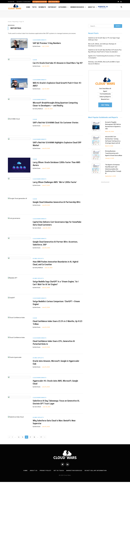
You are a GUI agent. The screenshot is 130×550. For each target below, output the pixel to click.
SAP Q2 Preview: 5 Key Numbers (47, 43)
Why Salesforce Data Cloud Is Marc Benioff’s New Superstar (54, 422)
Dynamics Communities (24, 1)
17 (30, 437)
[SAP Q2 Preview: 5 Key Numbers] (19, 45)
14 (18, 437)
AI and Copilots (38, 258)
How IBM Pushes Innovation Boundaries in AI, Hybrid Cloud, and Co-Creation (55, 263)
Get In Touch (59, 470)
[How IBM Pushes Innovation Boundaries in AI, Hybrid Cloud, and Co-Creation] (19, 264)
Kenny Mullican (38, 108)
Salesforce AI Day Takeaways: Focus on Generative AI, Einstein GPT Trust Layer (56, 402)
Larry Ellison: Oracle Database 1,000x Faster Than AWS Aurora (56, 164)
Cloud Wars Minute (39, 40)
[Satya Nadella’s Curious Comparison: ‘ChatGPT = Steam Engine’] (19, 304)
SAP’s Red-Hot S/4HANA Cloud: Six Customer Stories (55, 122)
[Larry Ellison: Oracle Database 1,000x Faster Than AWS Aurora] (19, 165)
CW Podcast (52, 7)
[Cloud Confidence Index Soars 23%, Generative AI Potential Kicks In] (19, 343)
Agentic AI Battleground (103, 6)
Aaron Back (37, 228)
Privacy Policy (45, 470)
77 (41, 437)
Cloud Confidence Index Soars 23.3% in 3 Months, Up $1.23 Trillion (57, 323)
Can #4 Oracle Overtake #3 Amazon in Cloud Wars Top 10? (58, 63)
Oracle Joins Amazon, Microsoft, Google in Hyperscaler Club (56, 362)
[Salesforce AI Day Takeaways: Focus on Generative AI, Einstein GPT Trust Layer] (19, 403)
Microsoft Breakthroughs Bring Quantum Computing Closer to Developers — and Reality (55, 104)
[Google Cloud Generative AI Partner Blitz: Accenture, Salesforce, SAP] (19, 244)
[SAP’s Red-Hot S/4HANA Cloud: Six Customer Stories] (19, 125)
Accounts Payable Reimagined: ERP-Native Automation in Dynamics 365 (113, 125)
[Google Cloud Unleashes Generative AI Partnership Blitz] (19, 204)
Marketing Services (74, 470)
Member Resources (77, 7)
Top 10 (34, 7)
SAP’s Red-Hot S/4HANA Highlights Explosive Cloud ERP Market (57, 144)
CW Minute (42, 7)
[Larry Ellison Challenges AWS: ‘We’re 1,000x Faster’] (19, 184)
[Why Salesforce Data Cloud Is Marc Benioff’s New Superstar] (19, 423)
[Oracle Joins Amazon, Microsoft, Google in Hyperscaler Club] (19, 363)
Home (28, 7)
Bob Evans (37, 46)
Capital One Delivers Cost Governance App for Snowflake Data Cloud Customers (57, 223)
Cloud (35, 60)
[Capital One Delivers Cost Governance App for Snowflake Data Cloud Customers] (19, 224)
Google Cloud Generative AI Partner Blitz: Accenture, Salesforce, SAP (55, 243)
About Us (91, 7)
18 (34, 437)
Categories (62, 7)
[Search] (121, 7)
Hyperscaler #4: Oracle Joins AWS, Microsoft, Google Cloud (55, 382)
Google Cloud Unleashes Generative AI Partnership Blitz (56, 202)
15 (22, 437)
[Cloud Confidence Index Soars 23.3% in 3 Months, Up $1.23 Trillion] (19, 324)
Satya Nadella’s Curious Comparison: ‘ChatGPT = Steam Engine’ (56, 303)
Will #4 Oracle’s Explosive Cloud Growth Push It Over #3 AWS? (57, 84)
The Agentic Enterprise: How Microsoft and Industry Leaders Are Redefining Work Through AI (113, 169)
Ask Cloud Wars (54, 1)
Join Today (105, 105)
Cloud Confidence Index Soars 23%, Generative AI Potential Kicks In (54, 342)
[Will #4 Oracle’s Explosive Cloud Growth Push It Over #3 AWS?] (19, 85)
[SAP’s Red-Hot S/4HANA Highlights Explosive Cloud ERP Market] (19, 145)
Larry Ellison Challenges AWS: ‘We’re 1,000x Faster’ (55, 182)
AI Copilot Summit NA (39, 1)
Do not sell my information (96, 470)
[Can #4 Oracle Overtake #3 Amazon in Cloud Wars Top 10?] (19, 65)
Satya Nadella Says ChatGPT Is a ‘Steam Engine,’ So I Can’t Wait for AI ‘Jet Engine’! (56, 283)
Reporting (15, 21)
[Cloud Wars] (15, 6)
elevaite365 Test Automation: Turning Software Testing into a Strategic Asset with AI (112, 140)
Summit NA (11, 1)
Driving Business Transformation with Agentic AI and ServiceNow (113, 153)
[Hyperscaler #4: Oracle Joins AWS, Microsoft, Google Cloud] (19, 383)
